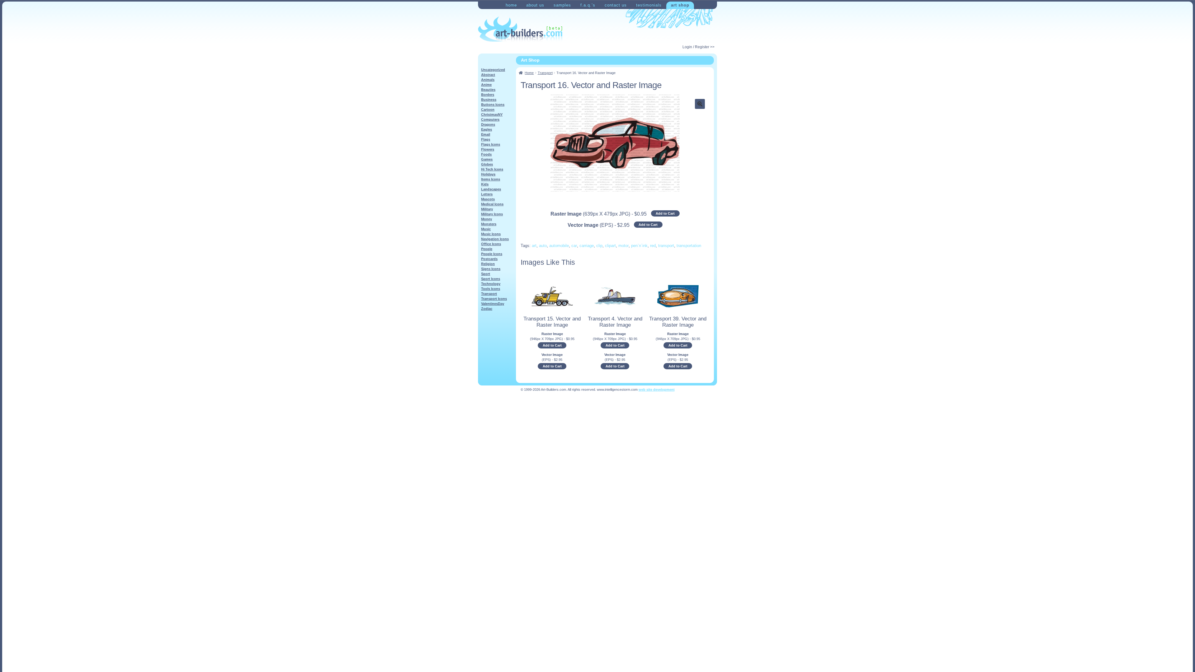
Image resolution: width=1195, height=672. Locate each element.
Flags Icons (490, 144)
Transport (545, 73)
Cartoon (487, 109)
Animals (487, 80)
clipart (610, 245)
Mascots (488, 199)
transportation (689, 245)
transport (666, 245)
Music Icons (491, 234)
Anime (486, 84)
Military (487, 209)
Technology (490, 284)
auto (543, 245)
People (486, 249)
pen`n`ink (639, 245)
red (653, 245)
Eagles (486, 129)
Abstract (488, 75)
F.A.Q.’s (587, 5)
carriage (586, 245)
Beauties (488, 89)
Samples (562, 5)
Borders (487, 94)
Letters (487, 194)
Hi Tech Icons (492, 169)
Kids (485, 184)
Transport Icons (494, 299)
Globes (487, 164)
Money (486, 219)
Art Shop (680, 5)
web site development (657, 389)
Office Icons (491, 244)
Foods (486, 154)
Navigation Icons (495, 239)
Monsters (488, 224)
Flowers (487, 149)
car (574, 245)
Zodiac (486, 308)
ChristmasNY (492, 114)
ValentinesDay (492, 304)
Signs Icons (490, 269)
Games (487, 159)
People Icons (491, 254)
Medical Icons (492, 204)
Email (485, 134)
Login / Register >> (698, 47)
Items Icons (490, 179)
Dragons (488, 124)
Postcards (489, 259)
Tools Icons (490, 289)
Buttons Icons (492, 104)
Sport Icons (490, 279)
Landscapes (491, 189)
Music (486, 229)
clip (599, 245)
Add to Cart (665, 213)
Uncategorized (493, 70)
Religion (488, 264)
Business (488, 99)
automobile (559, 245)
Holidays (488, 174)
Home (511, 5)
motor (623, 245)
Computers (490, 119)
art (534, 245)
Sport (485, 274)
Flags (485, 139)
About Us (535, 5)
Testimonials (649, 5)
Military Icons (492, 214)
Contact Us (616, 5)
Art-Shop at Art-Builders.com (520, 29)
